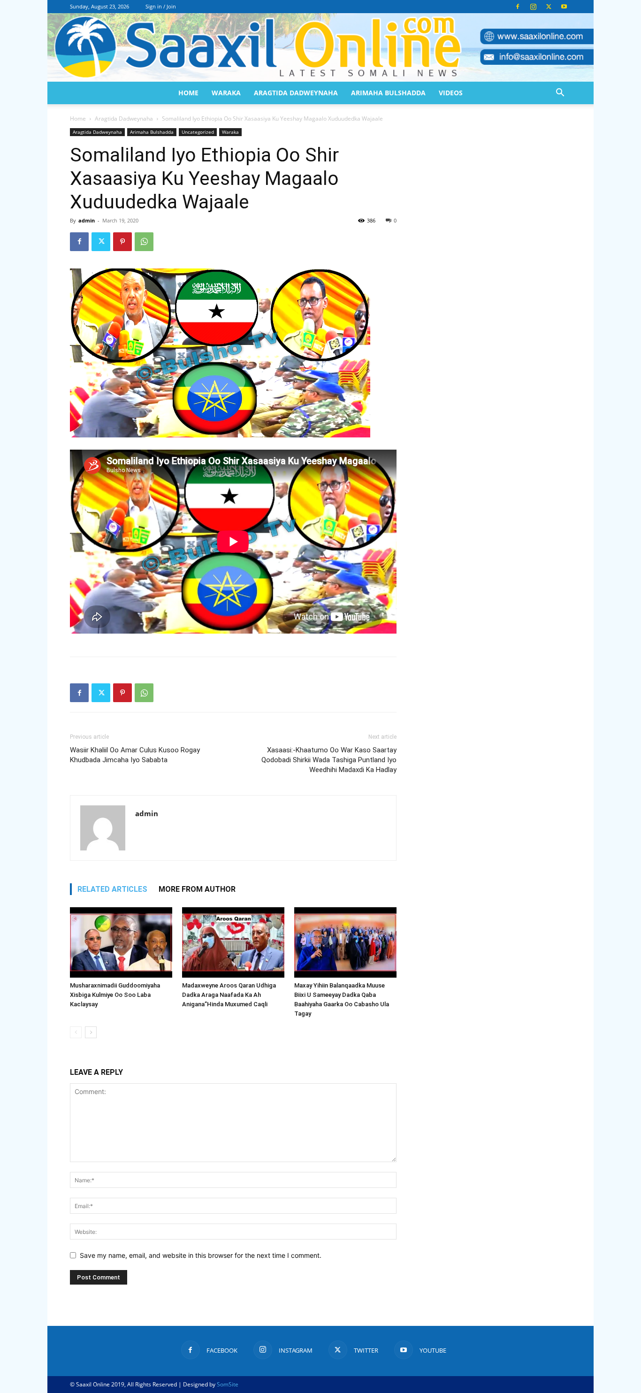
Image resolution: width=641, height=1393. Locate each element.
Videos (451, 92)
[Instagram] (533, 6)
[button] (560, 93)
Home (188, 92)
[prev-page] (76, 1032)
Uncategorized (198, 132)
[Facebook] (518, 6)
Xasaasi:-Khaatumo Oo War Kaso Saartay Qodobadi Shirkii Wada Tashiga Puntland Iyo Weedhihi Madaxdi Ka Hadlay (329, 760)
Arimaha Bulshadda (388, 92)
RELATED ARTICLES (112, 889)
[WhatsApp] (144, 241)
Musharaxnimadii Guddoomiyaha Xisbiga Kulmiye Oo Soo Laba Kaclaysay (115, 995)
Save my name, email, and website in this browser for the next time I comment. (200, 1255)
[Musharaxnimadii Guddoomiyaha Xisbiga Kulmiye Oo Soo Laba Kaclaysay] (121, 942)
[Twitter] (549, 6)
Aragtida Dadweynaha (296, 92)
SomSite (227, 1384)
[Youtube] (564, 6)
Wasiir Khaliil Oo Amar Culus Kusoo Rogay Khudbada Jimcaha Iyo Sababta (135, 755)
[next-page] (91, 1032)
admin (86, 220)
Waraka (226, 92)
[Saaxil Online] (320, 47)
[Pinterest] (122, 241)
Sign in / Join (160, 6)
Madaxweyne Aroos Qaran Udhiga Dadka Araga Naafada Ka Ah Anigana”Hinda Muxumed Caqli (229, 995)
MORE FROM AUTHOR (197, 889)
